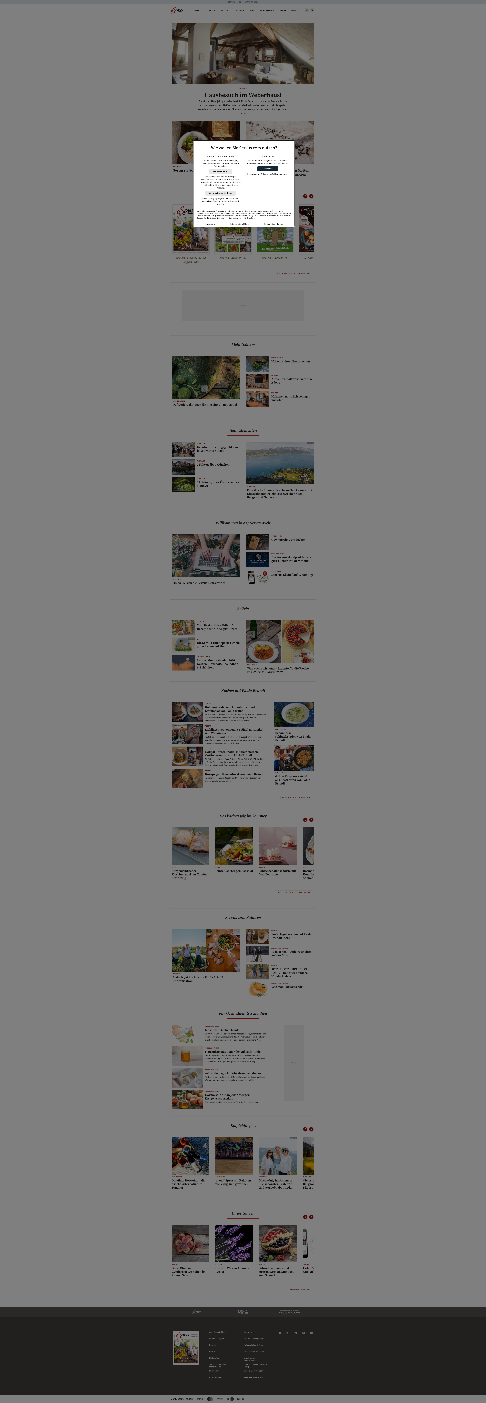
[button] (267, 168)
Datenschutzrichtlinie (239, 224)
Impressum (210, 224)
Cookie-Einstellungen (273, 224)
